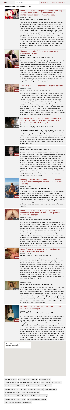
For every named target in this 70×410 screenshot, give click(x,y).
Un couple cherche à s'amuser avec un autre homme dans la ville (39, 52)
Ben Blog (8, 2)
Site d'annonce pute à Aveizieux (33, 389)
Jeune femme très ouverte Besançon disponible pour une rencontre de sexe (40, 250)
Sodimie (28, 386)
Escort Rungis (43, 396)
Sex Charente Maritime (12, 382)
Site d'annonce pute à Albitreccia (51, 382)
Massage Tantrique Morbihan (13, 389)
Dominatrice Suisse (11, 392)
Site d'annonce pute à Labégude (36, 399)
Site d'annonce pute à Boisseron (28, 379)
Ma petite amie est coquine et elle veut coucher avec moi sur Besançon (40, 307)
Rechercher (44, 2)
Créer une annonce (58, 2)
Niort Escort (34, 396)
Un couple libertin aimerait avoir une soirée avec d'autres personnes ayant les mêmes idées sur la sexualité (41, 182)
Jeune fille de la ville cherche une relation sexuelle (41, 86)
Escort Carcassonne (50, 389)
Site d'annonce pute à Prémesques (28, 392)
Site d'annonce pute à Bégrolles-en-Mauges (18, 402)
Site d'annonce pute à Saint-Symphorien (17, 396)
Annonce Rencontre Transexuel (42, 386)
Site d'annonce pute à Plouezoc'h (15, 386)
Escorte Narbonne (44, 379)
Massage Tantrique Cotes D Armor (15, 399)
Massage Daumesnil (11, 379)
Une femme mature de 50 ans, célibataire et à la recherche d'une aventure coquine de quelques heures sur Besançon (40, 212)
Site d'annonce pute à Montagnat (30, 382)
